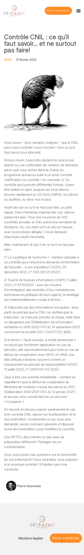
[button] (78, 10)
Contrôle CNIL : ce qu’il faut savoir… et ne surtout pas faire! (40, 43)
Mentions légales (30, 538)
